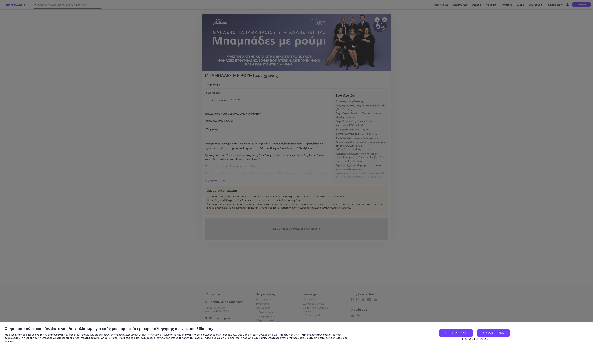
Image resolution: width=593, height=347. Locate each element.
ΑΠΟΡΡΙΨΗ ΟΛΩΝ (456, 332)
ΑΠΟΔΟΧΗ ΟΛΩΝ (493, 332)
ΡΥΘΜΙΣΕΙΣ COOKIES (474, 339)
